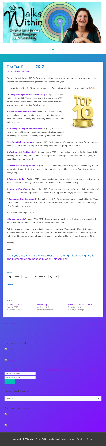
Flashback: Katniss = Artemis (80, 304)
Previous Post (10, 323)
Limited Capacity (44, 304)
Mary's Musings (15, 71)
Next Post (97, 323)
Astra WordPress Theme (82, 439)
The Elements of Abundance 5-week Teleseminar (37, 258)
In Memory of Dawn (15, 304)
